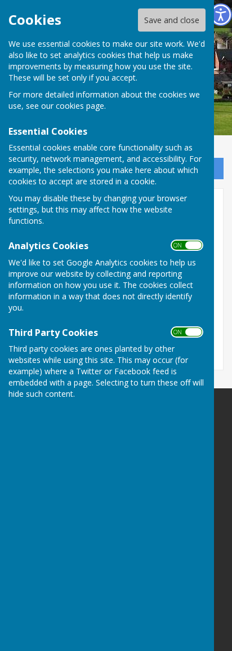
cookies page (80, 105)
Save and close (171, 20)
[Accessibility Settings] (220, 14)
